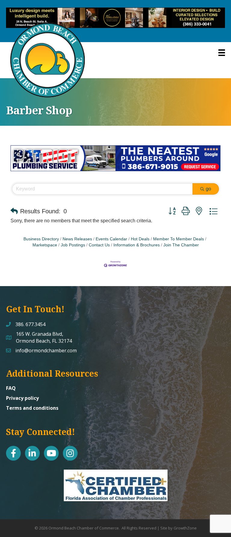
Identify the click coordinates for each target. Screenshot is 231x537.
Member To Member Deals (178, 239)
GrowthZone (185, 528)
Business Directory (41, 239)
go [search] (208, 188)
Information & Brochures (136, 245)
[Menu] (221, 52)
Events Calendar (111, 239)
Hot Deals (140, 239)
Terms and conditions (32, 408)
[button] (14, 211)
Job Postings (73, 245)
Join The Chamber (181, 245)
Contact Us (99, 245)
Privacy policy (22, 398)
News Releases (77, 239)
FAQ (11, 388)
